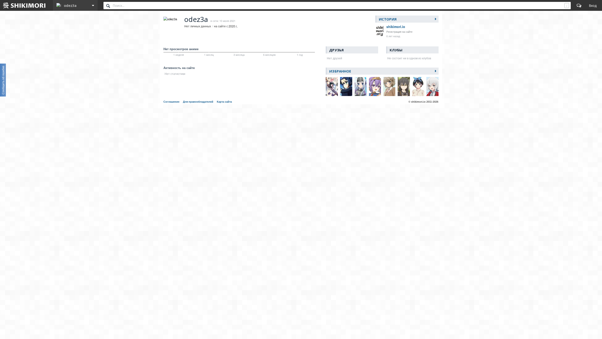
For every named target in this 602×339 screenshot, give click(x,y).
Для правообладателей (198, 101)
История (388, 19)
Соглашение (171, 101)
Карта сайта (224, 101)
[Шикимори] (24, 5)
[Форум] (579, 5)
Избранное (340, 71)
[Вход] (592, 5)
